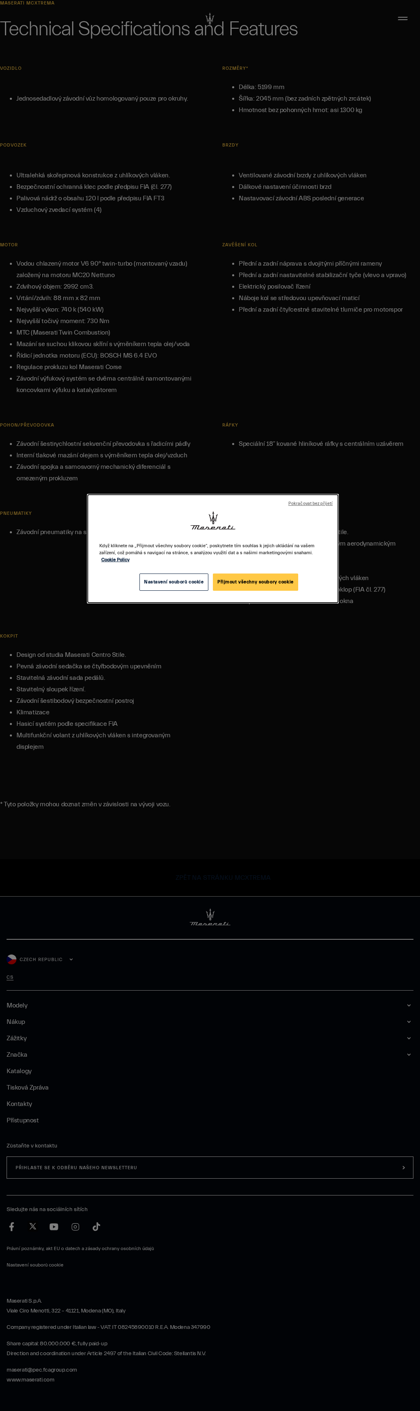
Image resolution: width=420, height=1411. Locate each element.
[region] (213, 548)
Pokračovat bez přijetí (310, 503)
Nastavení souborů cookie (174, 582)
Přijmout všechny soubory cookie (255, 582)
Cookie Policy (115, 559)
